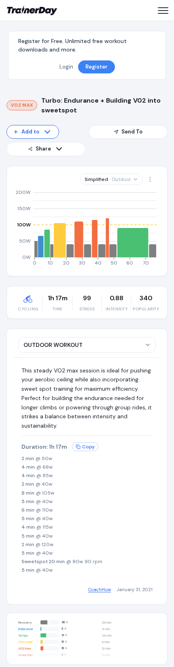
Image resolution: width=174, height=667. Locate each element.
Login (66, 66)
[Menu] (163, 10)
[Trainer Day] (32, 10)
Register (96, 66)
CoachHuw (99, 589)
